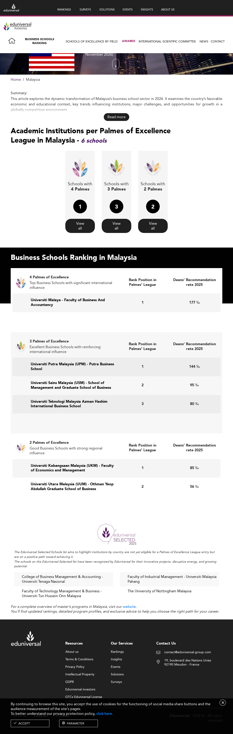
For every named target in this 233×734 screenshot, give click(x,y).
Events (115, 667)
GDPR (69, 682)
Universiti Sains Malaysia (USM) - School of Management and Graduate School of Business (71, 385)
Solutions (117, 674)
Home (16, 79)
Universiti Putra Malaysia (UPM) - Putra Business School (72, 366)
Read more (116, 117)
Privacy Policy (74, 667)
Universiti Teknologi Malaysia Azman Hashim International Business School (69, 404)
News (204, 41)
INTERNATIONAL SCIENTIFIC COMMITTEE (167, 41)
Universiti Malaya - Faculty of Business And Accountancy (68, 302)
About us (72, 652)
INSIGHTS (147, 9)
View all (80, 226)
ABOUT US (168, 9)
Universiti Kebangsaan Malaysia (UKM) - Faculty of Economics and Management (72, 468)
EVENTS (128, 9)
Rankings (117, 652)
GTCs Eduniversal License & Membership (83, 697)
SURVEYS (85, 9)
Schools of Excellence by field (92, 41)
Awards (128, 41)
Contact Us (166, 643)
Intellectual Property (79, 674)
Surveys (116, 682)
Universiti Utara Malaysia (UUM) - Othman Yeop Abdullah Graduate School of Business (72, 486)
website (129, 606)
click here (104, 713)
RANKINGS (64, 9)
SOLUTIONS (107, 9)
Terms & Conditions (79, 659)
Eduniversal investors (80, 689)
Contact (218, 41)
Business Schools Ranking (39, 41)
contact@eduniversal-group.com (187, 652)
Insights (116, 659)
